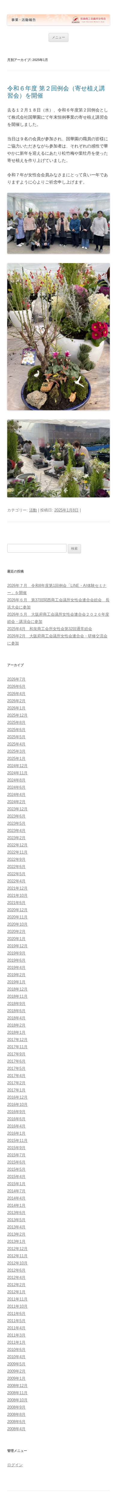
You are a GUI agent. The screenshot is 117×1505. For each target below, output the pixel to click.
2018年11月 (17, 996)
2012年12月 (17, 1248)
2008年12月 (17, 1385)
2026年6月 (16, 686)
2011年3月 (16, 1335)
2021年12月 (17, 888)
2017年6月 (16, 1061)
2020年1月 (16, 938)
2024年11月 (17, 773)
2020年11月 (17, 917)
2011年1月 (16, 1342)
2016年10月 (17, 1104)
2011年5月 (16, 1320)
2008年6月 (16, 1421)
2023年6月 (16, 816)
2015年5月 (16, 1169)
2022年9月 (16, 859)
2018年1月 (16, 1032)
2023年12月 (17, 809)
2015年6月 (16, 1162)
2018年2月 (16, 1025)
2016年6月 (16, 1119)
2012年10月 (17, 1263)
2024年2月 (16, 802)
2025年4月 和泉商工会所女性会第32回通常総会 (49, 629)
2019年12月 (17, 946)
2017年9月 (16, 1054)
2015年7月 (16, 1155)
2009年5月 (16, 1364)
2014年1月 (16, 1205)
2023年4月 (16, 830)
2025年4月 (16, 744)
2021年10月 (17, 895)
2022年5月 (16, 874)
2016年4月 (16, 1126)
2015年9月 (16, 1147)
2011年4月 (16, 1328)
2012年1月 (16, 1292)
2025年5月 (16, 737)
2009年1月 (16, 1378)
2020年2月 (16, 931)
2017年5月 (16, 1068)
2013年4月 (16, 1227)
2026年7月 (16, 679)
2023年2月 (16, 838)
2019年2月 (16, 974)
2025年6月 (16, 729)
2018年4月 (16, 1018)
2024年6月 (16, 787)
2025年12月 (17, 715)
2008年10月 (17, 1400)
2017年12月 (17, 1039)
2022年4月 (16, 881)
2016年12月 (17, 1097)
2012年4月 (16, 1277)
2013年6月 (16, 1212)
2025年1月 (16, 758)
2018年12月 (17, 989)
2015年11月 (17, 1140)
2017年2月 (16, 1083)
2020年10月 (17, 924)
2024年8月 (16, 780)
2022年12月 (17, 845)
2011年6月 (16, 1313)
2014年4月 (16, 1198)
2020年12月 (17, 910)
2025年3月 (16, 751)
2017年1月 (16, 1090)
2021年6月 (16, 902)
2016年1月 (16, 1133)
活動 (33, 510)
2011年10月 (17, 1306)
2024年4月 (16, 794)
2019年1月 (16, 982)
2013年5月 (16, 1220)
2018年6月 (16, 1011)
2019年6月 (16, 960)
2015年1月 (16, 1184)
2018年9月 (16, 1003)
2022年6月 (16, 866)
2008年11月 (17, 1393)
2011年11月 (17, 1299)
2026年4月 (16, 693)
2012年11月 (17, 1256)
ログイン (15, 1465)
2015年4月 (16, 1176)
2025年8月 (16, 722)
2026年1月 (16, 708)
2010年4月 (16, 1357)
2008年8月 (16, 1414)
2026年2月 (16, 701)
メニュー (58, 37)
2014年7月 (16, 1191)
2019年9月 (16, 953)
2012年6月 (16, 1270)
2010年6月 (16, 1349)
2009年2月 (16, 1371)
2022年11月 (17, 852)
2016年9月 (16, 1111)
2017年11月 (17, 1047)
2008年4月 (16, 1429)
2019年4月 (16, 967)
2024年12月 (17, 765)
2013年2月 (16, 1234)
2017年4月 (16, 1075)
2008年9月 (16, 1407)
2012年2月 (16, 1284)
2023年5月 (16, 823)
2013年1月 (16, 1241)
